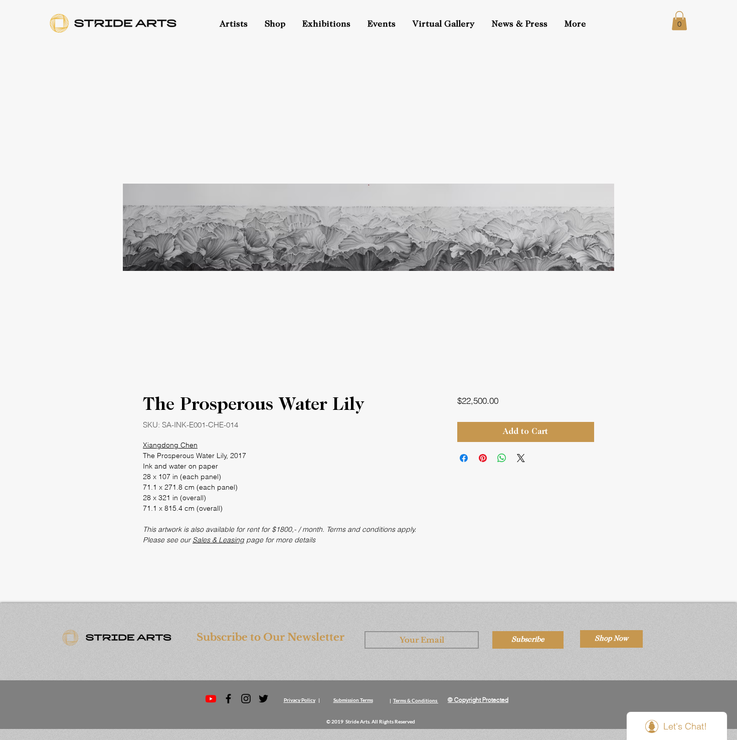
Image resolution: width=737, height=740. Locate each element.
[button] (382, 25)
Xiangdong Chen (170, 445)
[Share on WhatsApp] (502, 458)
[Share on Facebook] (464, 458)
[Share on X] (521, 458)
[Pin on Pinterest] (483, 458)
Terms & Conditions (415, 700)
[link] (679, 20)
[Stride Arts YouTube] (211, 698)
